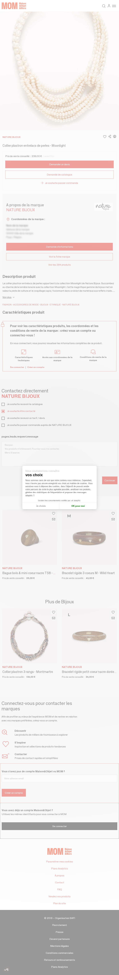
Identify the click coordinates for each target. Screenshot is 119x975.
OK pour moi (78, 506)
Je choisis (41, 506)
